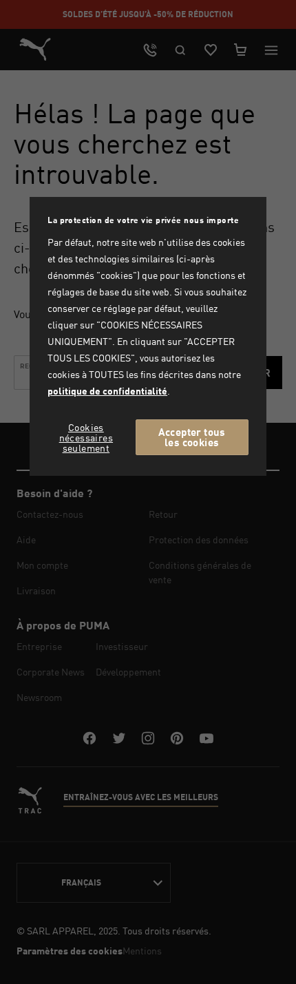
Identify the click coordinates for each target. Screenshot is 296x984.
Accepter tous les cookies (192, 437)
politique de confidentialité (107, 391)
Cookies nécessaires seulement (86, 437)
